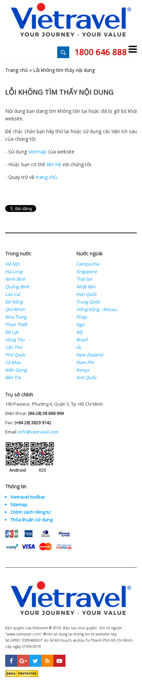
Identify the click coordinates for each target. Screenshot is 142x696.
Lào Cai (12, 294)
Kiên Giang (16, 370)
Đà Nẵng (14, 302)
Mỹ (79, 332)
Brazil (81, 339)
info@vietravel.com (38, 432)
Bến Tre (13, 377)
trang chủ (46, 177)
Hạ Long (13, 271)
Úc (78, 347)
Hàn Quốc (86, 294)
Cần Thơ (13, 347)
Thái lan (84, 279)
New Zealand (89, 355)
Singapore (86, 271)
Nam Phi (85, 362)
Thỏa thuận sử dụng (31, 519)
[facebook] (11, 661)
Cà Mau (13, 362)
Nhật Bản (85, 286)
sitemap (37, 151)
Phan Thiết (16, 324)
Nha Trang (16, 317)
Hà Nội (12, 264)
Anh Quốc (86, 377)
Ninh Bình (15, 279)
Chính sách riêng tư (30, 512)
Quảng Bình (17, 286)
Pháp (81, 317)
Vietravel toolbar (27, 497)
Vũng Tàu (14, 339)
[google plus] (23, 661)
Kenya (82, 370)
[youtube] (59, 661)
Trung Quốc (88, 302)
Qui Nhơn (15, 309)
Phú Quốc (15, 355)
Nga (80, 324)
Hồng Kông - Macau (96, 309)
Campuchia (87, 264)
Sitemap (19, 504)
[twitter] (35, 661)
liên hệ (54, 164)
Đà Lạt (11, 332)
